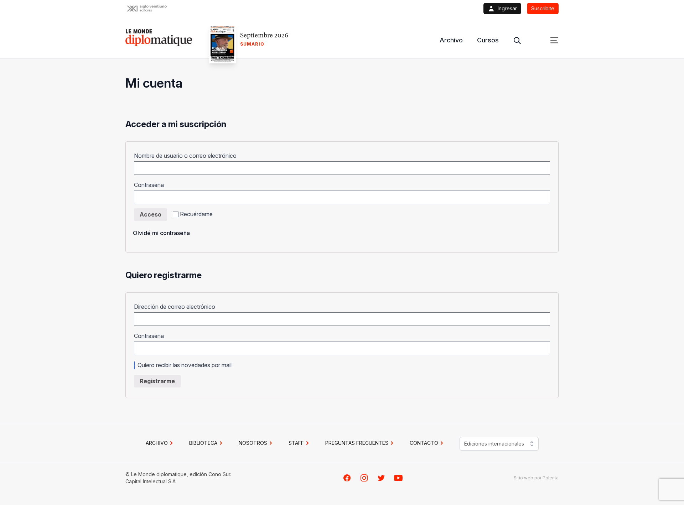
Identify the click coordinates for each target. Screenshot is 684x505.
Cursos (488, 40)
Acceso (150, 214)
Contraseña (151, 184)
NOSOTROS (253, 443)
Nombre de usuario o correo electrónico (187, 155)
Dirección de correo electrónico (177, 306)
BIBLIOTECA (203, 443)
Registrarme (157, 381)
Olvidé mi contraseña (161, 232)
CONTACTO (424, 443)
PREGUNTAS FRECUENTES (356, 443)
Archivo (451, 40)
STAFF (296, 443)
